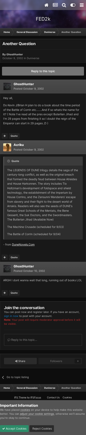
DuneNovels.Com (23, 244)
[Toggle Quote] (9, 161)
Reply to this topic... (23, 339)
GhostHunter (14, 54)
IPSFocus (35, 397)
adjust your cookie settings (37, 413)
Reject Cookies (42, 428)
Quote (14, 135)
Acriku (19, 145)
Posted (29, 88)
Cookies (67, 397)
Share (21, 361)
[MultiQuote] (5, 136)
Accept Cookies (15, 428)
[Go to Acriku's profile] (7, 147)
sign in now (11, 316)
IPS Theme (20, 397)
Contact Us (53, 397)
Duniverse (33, 58)
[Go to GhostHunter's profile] (7, 86)
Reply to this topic (43, 71)
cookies (25, 409)
